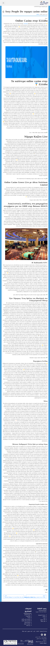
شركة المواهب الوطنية (41, 642)
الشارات (43, 617)
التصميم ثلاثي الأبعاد (25, 619)
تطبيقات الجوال (27, 624)
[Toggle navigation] (3, 3)
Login (37, 612)
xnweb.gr (26, 24)
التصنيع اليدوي (27, 622)
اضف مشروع (42, 620)
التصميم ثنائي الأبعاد (26, 621)
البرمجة (29, 618)
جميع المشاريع (27, 614)
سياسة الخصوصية (41, 615)
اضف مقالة (43, 621)
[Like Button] (46, 590)
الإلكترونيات (28, 616)
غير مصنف (28, 625)
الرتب (44, 618)
